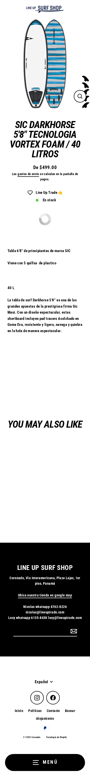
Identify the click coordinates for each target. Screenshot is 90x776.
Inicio (19, 711)
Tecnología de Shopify (56, 737)
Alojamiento (45, 718)
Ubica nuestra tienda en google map (45, 595)
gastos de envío (28, 174)
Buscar (70, 711)
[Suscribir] (73, 631)
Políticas (35, 711)
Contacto (53, 711)
